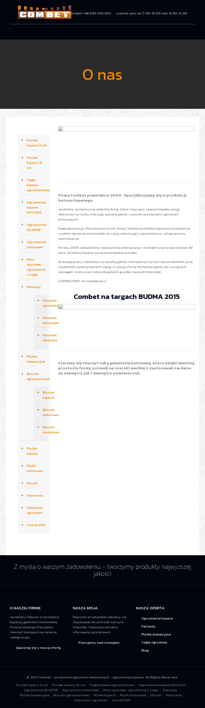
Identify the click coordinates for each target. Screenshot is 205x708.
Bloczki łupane (44, 395)
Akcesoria (35, 495)
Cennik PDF (36, 524)
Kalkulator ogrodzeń (35, 510)
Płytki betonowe (35, 468)
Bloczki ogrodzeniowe (37, 376)
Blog (145, 650)
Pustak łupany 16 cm (34, 162)
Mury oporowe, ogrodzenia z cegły (36, 267)
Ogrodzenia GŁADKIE (36, 227)
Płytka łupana (32, 451)
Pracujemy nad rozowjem (99, 642)
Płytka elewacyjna (36, 359)
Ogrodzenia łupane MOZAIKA (36, 207)
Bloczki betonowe (44, 412)
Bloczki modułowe (44, 430)
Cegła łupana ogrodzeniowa (37, 185)
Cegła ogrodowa (154, 642)
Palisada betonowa (44, 320)
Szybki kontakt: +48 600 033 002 (84, 13)
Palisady (34, 286)
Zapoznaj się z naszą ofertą (38, 647)
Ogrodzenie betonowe (36, 244)
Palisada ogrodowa (44, 303)
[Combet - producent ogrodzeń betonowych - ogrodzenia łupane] (44, 12)
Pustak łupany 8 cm (37, 143)
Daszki (32, 483)
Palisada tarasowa (44, 338)
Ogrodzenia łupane (157, 618)
